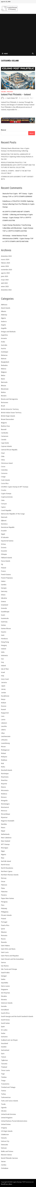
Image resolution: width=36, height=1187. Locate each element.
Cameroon (4, 436)
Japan (3, 686)
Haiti (2, 635)
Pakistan (4, 885)
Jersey (3, 689)
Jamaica (4, 682)
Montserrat (5, 807)
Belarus (3, 369)
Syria (2, 1053)
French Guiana (6, 574)
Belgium (4, 372)
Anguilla (3, 328)
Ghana (3, 595)
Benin (3, 379)
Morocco (4, 811)
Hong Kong (5, 642)
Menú (6, 53)
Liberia (3, 730)
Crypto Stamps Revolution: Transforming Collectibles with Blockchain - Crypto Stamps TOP (17, 228)
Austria (3, 348)
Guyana (3, 632)
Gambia (3, 585)
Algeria (3, 318)
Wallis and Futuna (7, 1151)
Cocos (3, 466)
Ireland (3, 665)
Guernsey (4, 622)
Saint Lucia (4, 952)
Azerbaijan (4, 352)
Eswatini (4, 551)
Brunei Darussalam (7, 419)
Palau (3, 888)
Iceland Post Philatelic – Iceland (16, 94)
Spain (3, 1026)
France (3, 571)
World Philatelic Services (9, 1158)
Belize (3, 375)
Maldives (4, 760)
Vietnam (4, 1148)
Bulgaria (4, 423)
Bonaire (3, 396)
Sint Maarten (5, 993)
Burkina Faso (5, 426)
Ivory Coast (5, 679)
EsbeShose (6, 201)
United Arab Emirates (8, 1114)
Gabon (3, 581)
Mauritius (4, 780)
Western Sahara (6, 1155)
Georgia (3, 588)
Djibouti (3, 520)
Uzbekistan (5, 1134)
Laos (2, 716)
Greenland (4, 605)
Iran (2, 659)
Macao (3, 746)
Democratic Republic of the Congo (13, 514)
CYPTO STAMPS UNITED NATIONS (16, 241)
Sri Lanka (4, 1030)
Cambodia (4, 433)
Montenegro (5, 804)
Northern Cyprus (6, 871)
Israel (3, 672)
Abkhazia (4, 305)
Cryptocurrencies (7, 497)
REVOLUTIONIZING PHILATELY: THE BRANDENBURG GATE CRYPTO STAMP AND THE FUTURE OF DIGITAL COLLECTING (18, 164)
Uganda (3, 1107)
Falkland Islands (6, 558)
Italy (2, 676)
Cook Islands (5, 480)
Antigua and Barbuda (8, 332)
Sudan (3, 1033)
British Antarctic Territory (10, 409)
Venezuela (4, 1145)
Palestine (4, 892)
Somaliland (5, 1010)
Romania (4, 935)
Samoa (3, 962)
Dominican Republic (7, 527)
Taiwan (3, 1057)
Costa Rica (4, 483)
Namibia (4, 824)
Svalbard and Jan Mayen (9, 1040)
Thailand (4, 1067)
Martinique (4, 773)
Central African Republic (9, 450)
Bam (10, 1184)
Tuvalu (3, 1104)
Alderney (4, 315)
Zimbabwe (4, 1168)
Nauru (3, 827)
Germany (4, 591)
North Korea (5, 865)
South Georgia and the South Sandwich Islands (17, 1016)
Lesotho (4, 726)
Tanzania (4, 1064)
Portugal (4, 922)
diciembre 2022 (6, 290)
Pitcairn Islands (6, 915)
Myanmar (4, 817)
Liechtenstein (5, 736)
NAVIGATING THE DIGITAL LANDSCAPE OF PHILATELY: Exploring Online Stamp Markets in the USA (17, 156)
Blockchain (4, 389)
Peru (2, 905)
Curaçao (4, 504)
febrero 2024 (5, 263)
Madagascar (5, 750)
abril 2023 (4, 283)
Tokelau (4, 1077)
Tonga (3, 1080)
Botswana (4, 402)
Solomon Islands (6, 1003)
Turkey (3, 1094)
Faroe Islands (5, 561)
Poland (3, 918)
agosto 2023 (5, 273)
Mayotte (4, 784)
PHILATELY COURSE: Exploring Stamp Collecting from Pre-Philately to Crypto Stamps (18, 204)
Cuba (2, 500)
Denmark (4, 517)
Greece (3, 601)
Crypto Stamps (6, 493)
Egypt (3, 534)
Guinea (3, 625)
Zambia (3, 1165)
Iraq (2, 662)
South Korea (5, 1020)
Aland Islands (5, 308)
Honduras (4, 638)
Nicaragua (4, 848)
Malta (3, 767)
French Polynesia (7, 578)
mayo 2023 (5, 280)
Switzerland (5, 1050)
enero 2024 (5, 266)
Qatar (3, 929)
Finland (3, 568)
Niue (2, 858)
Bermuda (4, 382)
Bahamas (4, 355)
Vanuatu (4, 1138)
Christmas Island (7, 463)
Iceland (3, 91)
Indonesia (4, 655)
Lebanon (4, 723)
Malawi (3, 753)
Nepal (3, 831)
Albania (3, 311)
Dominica (4, 524)
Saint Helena (5, 945)
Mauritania (4, 777)
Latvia (3, 719)
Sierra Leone (5, 986)
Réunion (4, 932)
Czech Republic (6, 510)
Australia (4, 345)
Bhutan (3, 385)
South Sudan (5, 1023)
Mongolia (4, 800)
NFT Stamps (5, 844)
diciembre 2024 (6, 256)
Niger (3, 851)
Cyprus (3, 507)
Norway (3, 878)
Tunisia (3, 1091)
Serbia (3, 979)
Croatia (3, 490)
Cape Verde (5, 443)
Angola (3, 325)
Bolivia (3, 392)
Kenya (3, 699)
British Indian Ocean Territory (11, 412)
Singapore (4, 989)
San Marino (5, 966)
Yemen (3, 1161)
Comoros (4, 473)
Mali (2, 763)
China (3, 460)
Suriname (4, 1037)
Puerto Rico (5, 925)
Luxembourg (5, 743)
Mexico (3, 787)
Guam (3, 615)
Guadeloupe (5, 612)
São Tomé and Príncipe (9, 969)
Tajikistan (4, 1060)
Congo (3, 477)
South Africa (5, 1013)
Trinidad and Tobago (8, 1087)
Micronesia (4, 790)
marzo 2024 (5, 259)
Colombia (4, 470)
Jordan (3, 692)
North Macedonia (7, 868)
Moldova (4, 794)
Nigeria (3, 854)
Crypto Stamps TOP (12, 98)
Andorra (4, 321)
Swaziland (4, 1043)
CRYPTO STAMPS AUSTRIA (17, 231)
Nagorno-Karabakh (7, 821)
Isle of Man (5, 669)
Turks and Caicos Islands (9, 1101)
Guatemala (5, 618)
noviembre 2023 (6, 270)
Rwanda (4, 942)
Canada (3, 439)
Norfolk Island (6, 861)
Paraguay (4, 902)
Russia (3, 939)
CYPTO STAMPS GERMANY (23, 196)
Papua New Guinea (7, 898)
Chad (3, 453)
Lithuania (4, 740)
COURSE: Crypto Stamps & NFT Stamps (14, 487)
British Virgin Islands (8, 416)
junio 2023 (4, 276)
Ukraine (3, 1111)
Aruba (3, 342)
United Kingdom (6, 1118)
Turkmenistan (6, 1097)
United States (6, 1124)
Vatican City (5, 1141)
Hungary (4, 645)
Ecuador (4, 531)
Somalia (4, 1006)
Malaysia (4, 757)
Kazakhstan (5, 696)
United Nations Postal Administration (14, 1121)
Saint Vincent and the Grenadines (12, 959)
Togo (3, 1074)
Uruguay (4, 1128)
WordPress (4, 1184)
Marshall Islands (6, 770)
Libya (3, 733)
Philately (10, 91)
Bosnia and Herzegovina (9, 399)
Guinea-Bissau (6, 628)
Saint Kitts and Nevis (8, 949)
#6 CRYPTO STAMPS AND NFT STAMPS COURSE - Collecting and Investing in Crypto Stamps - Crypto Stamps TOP (17, 215)
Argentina (4, 335)
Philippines (4, 912)
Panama (4, 895)
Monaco (4, 797)
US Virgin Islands (6, 1131)
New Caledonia (6, 838)
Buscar (3, 130)
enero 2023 (5, 286)
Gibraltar (4, 598)
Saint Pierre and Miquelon (10, 956)
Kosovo (3, 706)
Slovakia (4, 996)
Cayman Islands (6, 446)
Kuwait (3, 709)
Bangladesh (5, 362)
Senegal (3, 976)
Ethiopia (4, 554)
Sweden (3, 1047)
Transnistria (5, 1084)
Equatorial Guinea (7, 541)
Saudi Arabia (5, 972)
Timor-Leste (5, 1070)
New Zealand (5, 841)
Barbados (4, 365)
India (2, 652)
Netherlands (5, 834)
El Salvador (5, 537)
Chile (2, 456)
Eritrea (3, 544)
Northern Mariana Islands (9, 875)
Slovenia (4, 999)
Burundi (3, 429)
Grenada (4, 608)
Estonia (3, 547)
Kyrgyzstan (5, 713)
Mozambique (5, 814)
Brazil (3, 406)
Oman (3, 881)
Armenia (4, 338)
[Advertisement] (18, 32)
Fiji (2, 564)
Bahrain (3, 358)
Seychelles (4, 983)
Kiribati (3, 703)
